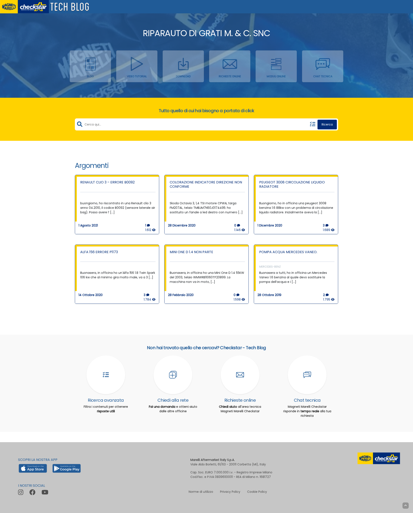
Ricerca (327, 124)
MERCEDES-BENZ (270, 266)
